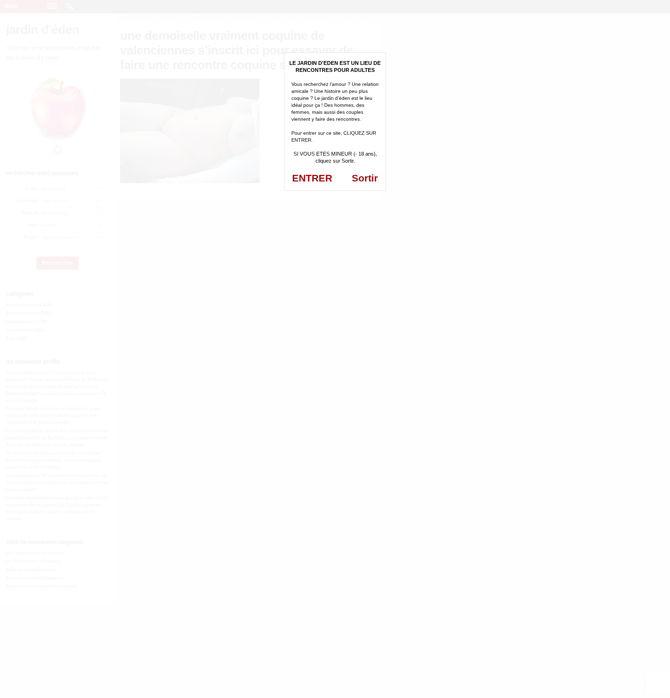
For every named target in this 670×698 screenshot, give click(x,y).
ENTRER (312, 178)
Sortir (365, 178)
